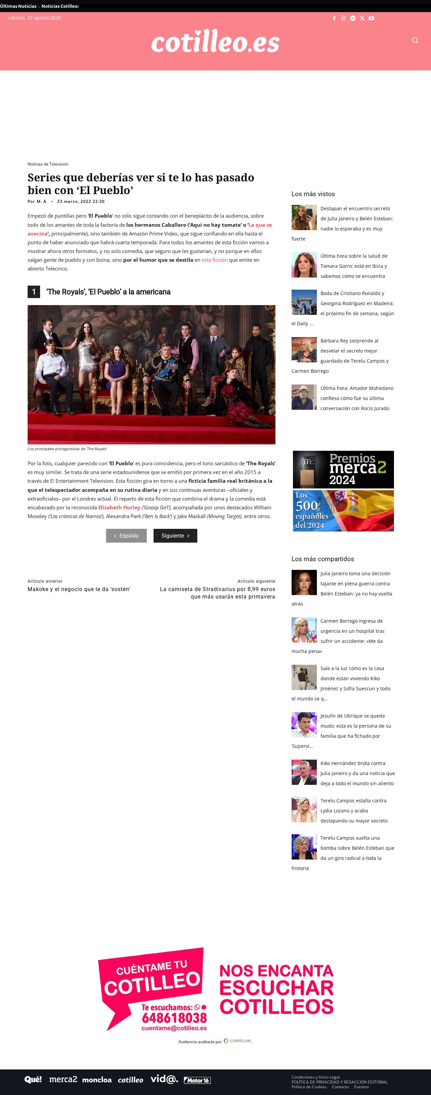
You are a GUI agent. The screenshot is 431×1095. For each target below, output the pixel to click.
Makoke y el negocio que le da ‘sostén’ (79, 589)
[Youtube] (371, 18)
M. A (41, 201)
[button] (415, 40)
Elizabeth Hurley (119, 507)
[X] (362, 18)
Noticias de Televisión (48, 164)
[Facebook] (334, 18)
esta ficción (215, 259)
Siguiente (173, 536)
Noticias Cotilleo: (60, 6)
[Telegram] (353, 18)
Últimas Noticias (18, 6)
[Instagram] (344, 18)
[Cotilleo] (215, 40)
